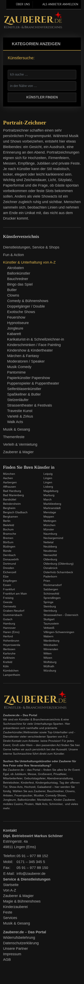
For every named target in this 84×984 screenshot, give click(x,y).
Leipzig (48, 473)
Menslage (49, 512)
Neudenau (50, 550)
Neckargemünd (53, 538)
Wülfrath (48, 666)
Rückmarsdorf (52, 585)
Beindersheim (12, 503)
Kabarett (14, 334)
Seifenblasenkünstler (24, 389)
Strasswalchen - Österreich (60, 615)
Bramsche (9, 533)
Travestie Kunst (19, 411)
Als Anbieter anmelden (60, 4)
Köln (6, 666)
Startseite (11, 885)
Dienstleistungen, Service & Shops (31, 247)
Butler (12, 290)
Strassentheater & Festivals (29, 405)
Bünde (7, 550)
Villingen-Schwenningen (58, 632)
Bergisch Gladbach (15, 512)
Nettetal (48, 542)
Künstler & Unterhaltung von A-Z (29, 262)
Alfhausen (9, 486)
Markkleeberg (52, 503)
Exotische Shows (21, 312)
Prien (46, 580)
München (9, 473)
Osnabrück (50, 568)
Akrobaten (15, 268)
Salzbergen (50, 589)
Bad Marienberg (13, 495)
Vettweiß (48, 627)
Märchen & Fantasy (23, 356)
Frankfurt (9, 589)
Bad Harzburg (12, 491)
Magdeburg (50, 491)
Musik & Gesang (16, 429)
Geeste (7, 602)
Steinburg (49, 606)
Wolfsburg (49, 662)
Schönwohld (51, 593)
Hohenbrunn (11, 640)
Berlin (6, 520)
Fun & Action (13, 255)
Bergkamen (10, 516)
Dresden (8, 568)
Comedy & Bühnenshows (27, 301)
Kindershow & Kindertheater (30, 350)
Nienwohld (50, 555)
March (47, 499)
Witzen (47, 657)
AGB (7, 960)
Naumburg (50, 533)
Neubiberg (50, 546)
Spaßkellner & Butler (24, 394)
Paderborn (50, 576)
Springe (48, 602)
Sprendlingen (52, 597)
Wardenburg (51, 640)
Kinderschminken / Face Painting (34, 345)
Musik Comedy (19, 367)
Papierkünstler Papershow (28, 378)
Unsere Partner (15, 949)
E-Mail (66, 24)
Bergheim (9, 508)
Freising (8, 597)
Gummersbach (12, 615)
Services (10, 918)
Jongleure (15, 328)
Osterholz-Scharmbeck (58, 572)
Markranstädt (52, 508)
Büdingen (9, 546)
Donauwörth (11, 559)
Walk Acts (15, 422)
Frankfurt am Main (15, 593)
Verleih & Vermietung (20, 444)
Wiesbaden (50, 644)
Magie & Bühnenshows (22, 901)
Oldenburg (50, 559)
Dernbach (9, 555)
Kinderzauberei (15, 907)
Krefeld (7, 662)
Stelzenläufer (18, 400)
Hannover (9, 627)
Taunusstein (51, 623)
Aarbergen (10, 482)
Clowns (13, 295)
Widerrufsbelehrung (19, 938)
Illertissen (9, 649)
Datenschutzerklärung (21, 943)
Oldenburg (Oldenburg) (58, 563)
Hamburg (9, 623)
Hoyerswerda (11, 644)
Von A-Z (9, 890)
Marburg (48, 495)
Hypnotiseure (18, 323)
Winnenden (50, 649)
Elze (6, 576)
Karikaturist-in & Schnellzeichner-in (35, 339)
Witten (47, 653)
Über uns (23, 4)
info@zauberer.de (31, 874)
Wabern (48, 636)
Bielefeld (8, 525)
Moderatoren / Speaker (26, 361)
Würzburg (49, 670)
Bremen (8, 538)
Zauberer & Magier (18, 452)
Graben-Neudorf (13, 610)
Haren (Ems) (11, 632)
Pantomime (16, 372)
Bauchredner (17, 279)
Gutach (7, 619)
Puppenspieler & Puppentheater (33, 383)
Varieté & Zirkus (20, 416)
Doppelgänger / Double (26, 306)
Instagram (66, 16)
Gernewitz (9, 606)
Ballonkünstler (18, 273)
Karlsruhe (9, 653)
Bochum (8, 529)
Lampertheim (11, 674)
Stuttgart (48, 619)
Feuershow (16, 317)
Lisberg (48, 486)
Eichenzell (9, 572)
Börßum (8, 542)
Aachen (8, 478)
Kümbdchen (11, 670)
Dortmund (9, 563)
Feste (7, 912)
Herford (8, 636)
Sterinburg (50, 610)
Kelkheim (9, 657)
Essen (7, 585)
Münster (48, 529)
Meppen (48, 516)
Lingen (47, 478)
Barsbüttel (9, 499)
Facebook (72, 16)
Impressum (12, 954)
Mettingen (49, 520)
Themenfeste (13, 437)
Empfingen (10, 580)
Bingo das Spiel (20, 284)
